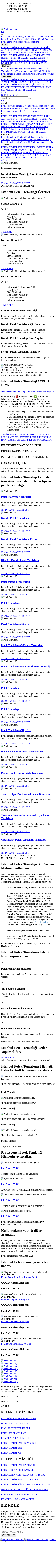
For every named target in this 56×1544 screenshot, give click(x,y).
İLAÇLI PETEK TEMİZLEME (16, 1428)
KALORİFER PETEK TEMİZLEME (18, 1418)
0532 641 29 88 (8, 1535)
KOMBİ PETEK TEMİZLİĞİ (15, 87)
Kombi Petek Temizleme (36, 36)
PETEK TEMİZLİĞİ (37, 63)
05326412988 (7, 1057)
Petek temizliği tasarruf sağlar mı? (16, 1299)
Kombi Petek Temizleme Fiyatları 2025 (19, 1277)
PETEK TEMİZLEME (25, 90)
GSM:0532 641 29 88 (11, 95)
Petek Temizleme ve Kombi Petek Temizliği (31, 71)
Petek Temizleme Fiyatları (13, 68)
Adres (4, 92)
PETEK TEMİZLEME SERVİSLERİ (18, 1443)
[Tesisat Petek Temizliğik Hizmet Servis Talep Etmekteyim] (16, 1539)
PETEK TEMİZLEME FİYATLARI (18, 47)
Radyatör (6, 66)
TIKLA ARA (7, 232)
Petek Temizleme (31, 42)
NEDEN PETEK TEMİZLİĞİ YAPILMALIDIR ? (24, 58)
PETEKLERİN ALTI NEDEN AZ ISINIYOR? (23, 1475)
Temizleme (6, 77)
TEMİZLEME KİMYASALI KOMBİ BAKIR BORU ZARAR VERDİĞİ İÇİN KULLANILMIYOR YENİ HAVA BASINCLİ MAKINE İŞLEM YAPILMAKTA (26, 437)
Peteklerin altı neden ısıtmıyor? (15, 1321)
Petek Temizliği (8, 74)
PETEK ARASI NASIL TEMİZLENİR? (20, 60)
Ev (2, 31)
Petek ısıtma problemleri (12, 42)
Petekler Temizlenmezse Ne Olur (16, 1343)
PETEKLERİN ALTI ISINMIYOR (17, 1470)
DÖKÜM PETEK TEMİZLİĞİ (29, 82)
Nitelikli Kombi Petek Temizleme (40, 39)
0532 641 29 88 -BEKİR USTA (15, 183)
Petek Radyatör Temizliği (12, 36)
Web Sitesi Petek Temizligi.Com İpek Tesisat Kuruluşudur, (27, 391)
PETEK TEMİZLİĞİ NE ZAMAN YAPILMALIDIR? (26, 55)
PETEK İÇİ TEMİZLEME (35, 84)
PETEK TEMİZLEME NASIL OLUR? (31, 52)
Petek (4, 45)
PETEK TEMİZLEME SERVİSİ (16, 79)
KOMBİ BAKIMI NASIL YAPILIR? (24, 61)
